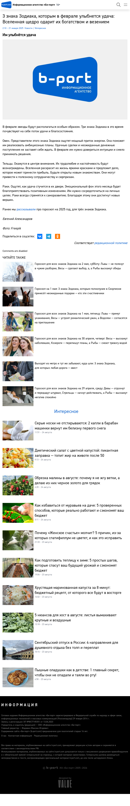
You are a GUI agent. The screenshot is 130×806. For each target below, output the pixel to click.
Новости (28, 28)
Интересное (40, 28)
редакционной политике (110, 243)
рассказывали (26, 209)
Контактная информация (20, 735)
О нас (3, 735)
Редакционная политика (46, 735)
